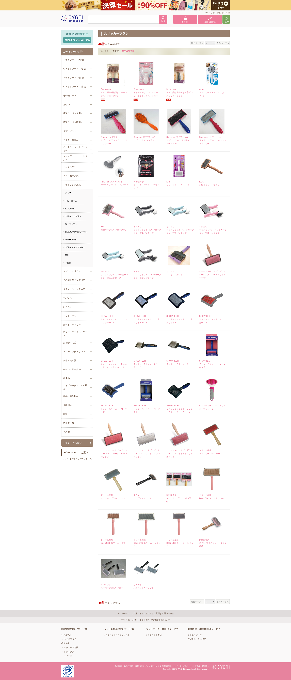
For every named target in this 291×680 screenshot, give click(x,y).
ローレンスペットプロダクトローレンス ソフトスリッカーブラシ (147, 453)
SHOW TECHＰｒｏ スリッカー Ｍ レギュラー (212, 364)
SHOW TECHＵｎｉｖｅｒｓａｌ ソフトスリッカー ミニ (114, 319)
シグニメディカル (196, 635)
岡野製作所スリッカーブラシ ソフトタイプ (147, 185)
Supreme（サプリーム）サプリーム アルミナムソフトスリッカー (212, 140)
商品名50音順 (128, 51)
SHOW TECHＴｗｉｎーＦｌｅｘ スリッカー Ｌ (179, 364)
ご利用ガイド (137, 613)
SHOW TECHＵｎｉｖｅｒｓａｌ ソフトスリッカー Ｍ (179, 319)
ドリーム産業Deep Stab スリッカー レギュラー (147, 543)
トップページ (123, 613)
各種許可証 (128, 666)
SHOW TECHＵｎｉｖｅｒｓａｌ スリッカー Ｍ (212, 319)
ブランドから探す (72, 442)
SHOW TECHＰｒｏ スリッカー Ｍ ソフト (147, 408)
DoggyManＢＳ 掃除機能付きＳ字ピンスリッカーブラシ (179, 92)
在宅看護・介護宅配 (197, 639)
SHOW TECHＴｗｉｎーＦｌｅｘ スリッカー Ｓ (147, 364)
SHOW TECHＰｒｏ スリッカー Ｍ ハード (114, 408)
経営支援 (65, 643)
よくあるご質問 (153, 613)
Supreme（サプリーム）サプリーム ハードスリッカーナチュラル (179, 140)
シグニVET (66, 635)
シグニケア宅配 (71, 647)
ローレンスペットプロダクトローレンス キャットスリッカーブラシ (179, 453)
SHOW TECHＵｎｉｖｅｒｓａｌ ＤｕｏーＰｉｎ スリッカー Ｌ (114, 364)
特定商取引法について (160, 620)
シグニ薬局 (69, 652)
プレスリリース (151, 666)
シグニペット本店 (154, 635)
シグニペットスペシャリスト (116, 635)
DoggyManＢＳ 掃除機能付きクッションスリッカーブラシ (114, 92)
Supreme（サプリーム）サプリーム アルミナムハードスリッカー (114, 140)
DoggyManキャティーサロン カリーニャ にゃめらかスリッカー (147, 92)
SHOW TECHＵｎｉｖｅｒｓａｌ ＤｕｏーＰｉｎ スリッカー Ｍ (179, 408)
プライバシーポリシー (130, 620)
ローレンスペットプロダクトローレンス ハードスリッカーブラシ (212, 274)
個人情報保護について (169, 666)
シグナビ (68, 656)
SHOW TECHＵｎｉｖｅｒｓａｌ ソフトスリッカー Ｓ (147, 319)
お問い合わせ (168, 613)
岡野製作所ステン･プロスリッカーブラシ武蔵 (213, 543)
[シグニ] (221, 667)
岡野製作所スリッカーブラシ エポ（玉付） (178, 498)
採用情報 (139, 666)
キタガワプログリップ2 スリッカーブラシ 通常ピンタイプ (180, 229)
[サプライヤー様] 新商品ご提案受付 (194, 666)
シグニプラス (70, 639)
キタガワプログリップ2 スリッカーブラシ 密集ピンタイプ (147, 229)
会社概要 (118, 666)
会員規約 (145, 620)
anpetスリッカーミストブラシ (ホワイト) (213, 92)
